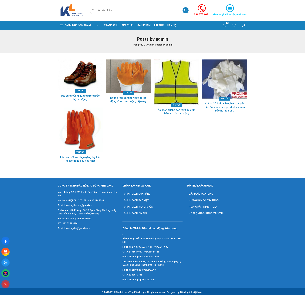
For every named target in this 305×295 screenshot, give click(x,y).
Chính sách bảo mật (136, 200)
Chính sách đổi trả (135, 213)
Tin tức (80, 91)
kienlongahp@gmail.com (77, 228)
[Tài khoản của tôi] (244, 25)
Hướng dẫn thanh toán (203, 206)
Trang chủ (138, 44)
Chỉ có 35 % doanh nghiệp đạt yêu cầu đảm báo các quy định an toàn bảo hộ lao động (225, 107)
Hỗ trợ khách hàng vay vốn (206, 213)
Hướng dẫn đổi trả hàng (204, 200)
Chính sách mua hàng (137, 193)
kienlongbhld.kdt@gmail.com (230, 14)
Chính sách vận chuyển (138, 206)
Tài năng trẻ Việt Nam (191, 292)
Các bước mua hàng (201, 193)
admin (162, 39)
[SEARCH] (186, 10)
